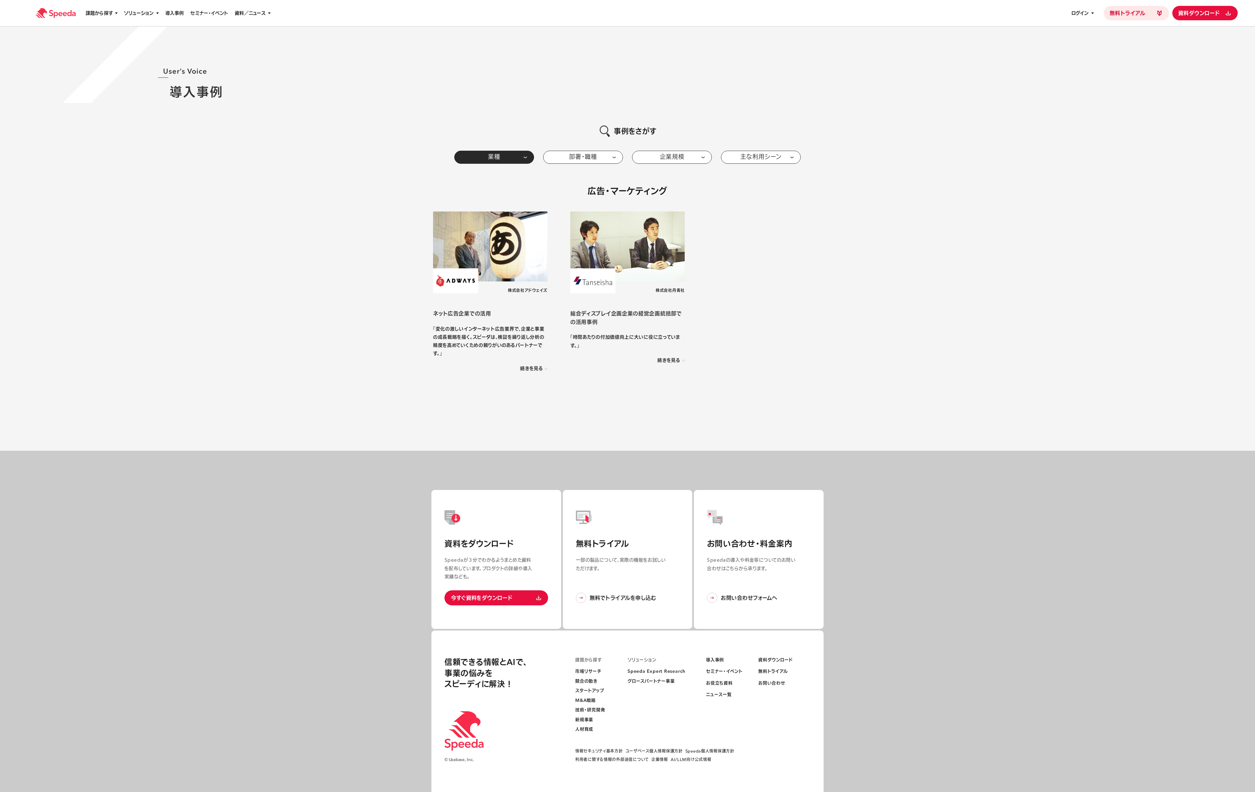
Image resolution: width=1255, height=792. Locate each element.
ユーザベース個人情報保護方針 (654, 751)
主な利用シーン (761, 157)
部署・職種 (583, 157)
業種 (494, 157)
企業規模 (672, 157)
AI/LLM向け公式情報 (691, 759)
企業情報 (659, 759)
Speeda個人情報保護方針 (709, 751)
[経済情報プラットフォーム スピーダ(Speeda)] (55, 13)
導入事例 (174, 13)
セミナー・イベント (209, 13)
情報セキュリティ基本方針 (599, 751)
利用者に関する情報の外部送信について (612, 759)
